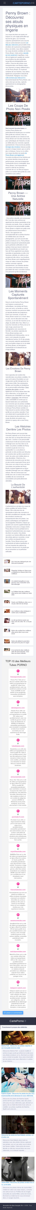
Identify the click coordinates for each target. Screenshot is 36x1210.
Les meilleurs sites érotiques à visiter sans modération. (20, 612)
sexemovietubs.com (18, 920)
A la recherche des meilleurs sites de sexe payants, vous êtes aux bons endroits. (20, 651)
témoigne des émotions (13, 147)
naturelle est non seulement (17, 54)
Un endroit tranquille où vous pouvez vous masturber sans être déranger (20, 582)
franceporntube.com (18, 677)
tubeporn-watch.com (18, 988)
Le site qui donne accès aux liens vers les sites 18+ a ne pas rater (21, 621)
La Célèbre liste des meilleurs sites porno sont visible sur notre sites (21, 593)
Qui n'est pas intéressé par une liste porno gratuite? (21, 562)
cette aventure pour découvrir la (15, 78)
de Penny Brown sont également (16, 154)
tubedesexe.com (18, 746)
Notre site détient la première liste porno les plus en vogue (20, 642)
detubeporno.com (18, 708)
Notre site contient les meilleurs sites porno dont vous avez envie (21, 632)
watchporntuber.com (18, 951)
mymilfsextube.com (18, 851)
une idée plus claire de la (17, 44)
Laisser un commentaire (13, 1013)
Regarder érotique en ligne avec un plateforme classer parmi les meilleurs (21, 572)
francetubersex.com (18, 890)
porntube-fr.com (18, 817)
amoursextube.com (18, 777)
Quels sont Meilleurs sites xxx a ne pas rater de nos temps (21, 603)
